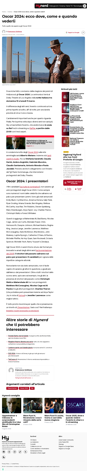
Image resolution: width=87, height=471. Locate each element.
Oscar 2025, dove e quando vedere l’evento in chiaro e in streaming (75, 418)
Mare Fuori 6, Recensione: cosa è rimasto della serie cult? (32, 418)
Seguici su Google (64, 449)
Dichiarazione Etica (36, 451)
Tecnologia (77, 6)
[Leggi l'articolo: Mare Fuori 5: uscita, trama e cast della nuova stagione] (54, 405)
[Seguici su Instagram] (14, 451)
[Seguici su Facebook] (3, 451)
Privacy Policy (5, 463)
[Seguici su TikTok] (20, 451)
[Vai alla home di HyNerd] (42, 6)
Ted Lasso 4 (12, 359)
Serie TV (69, 6)
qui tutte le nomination (29, 187)
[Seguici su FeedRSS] (3, 457)
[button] (15, 143)
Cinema (62, 6)
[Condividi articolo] (83, 32)
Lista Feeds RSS (64, 442)
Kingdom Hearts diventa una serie (20, 342)
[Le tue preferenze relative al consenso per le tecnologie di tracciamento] (3, 469)
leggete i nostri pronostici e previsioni (22, 310)
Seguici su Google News (66, 446)
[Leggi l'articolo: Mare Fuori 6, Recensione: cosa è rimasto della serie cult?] (32, 405)
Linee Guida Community (66, 440)
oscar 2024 (24, 388)
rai (32, 388)
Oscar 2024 (33, 152)
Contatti (32, 444)
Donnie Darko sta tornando (18, 336)
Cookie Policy (15, 463)
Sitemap (61, 444)
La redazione (34, 442)
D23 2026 (11, 353)
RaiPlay (33, 128)
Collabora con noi (35, 446)
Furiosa (21, 295)
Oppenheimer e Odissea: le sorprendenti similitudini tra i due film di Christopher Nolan (11, 421)
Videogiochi (53, 6)
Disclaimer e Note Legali (37, 453)
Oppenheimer (23, 307)
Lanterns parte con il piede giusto (20, 348)
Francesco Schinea (15, 31)
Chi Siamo (33, 440)
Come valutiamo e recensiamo (39, 449)
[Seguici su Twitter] (25, 451)
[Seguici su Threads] (9, 451)
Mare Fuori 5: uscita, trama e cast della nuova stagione (54, 417)
